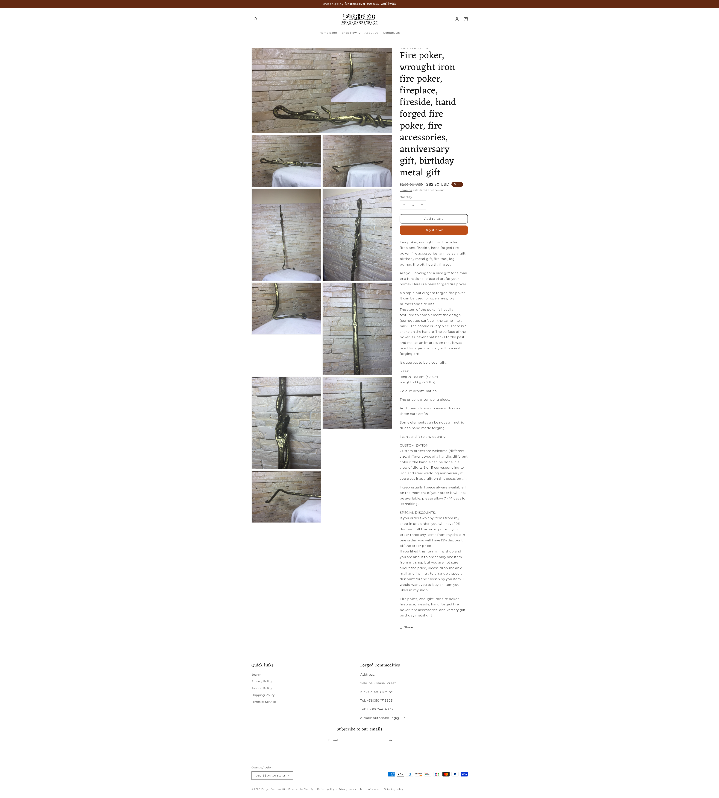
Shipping (406, 190)
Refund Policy (261, 688)
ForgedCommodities (274, 789)
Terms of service (370, 789)
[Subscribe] (390, 740)
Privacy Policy (261, 681)
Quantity (406, 196)
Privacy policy (347, 789)
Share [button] (408, 627)
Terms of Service (263, 701)
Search (256, 674)
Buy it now (434, 230)
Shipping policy (394, 789)
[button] (255, 19)
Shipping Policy (263, 695)
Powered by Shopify (300, 789)
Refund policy (326, 789)
